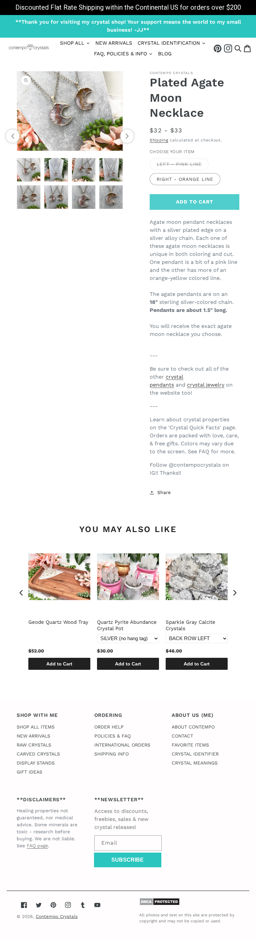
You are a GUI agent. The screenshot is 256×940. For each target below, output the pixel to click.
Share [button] (164, 492)
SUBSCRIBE (127, 860)
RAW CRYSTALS (34, 745)
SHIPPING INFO (111, 754)
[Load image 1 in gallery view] (29, 170)
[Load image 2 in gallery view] (56, 170)
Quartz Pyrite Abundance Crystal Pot (127, 625)
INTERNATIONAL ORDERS (122, 745)
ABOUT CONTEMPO (193, 727)
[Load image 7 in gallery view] (84, 197)
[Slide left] (12, 136)
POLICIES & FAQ (112, 736)
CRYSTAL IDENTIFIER (195, 754)
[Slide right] (127, 136)
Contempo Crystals (57, 916)
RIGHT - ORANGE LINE (185, 179)
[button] (238, 48)
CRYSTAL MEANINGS (195, 763)
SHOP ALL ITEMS (36, 727)
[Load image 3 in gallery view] (84, 170)
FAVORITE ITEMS (190, 745)
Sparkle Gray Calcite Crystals (190, 625)
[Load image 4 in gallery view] (111, 170)
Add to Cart (59, 663)
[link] (128, 7)
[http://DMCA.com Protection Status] (159, 904)
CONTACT (182, 736)
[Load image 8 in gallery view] (111, 197)
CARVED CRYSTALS (38, 754)
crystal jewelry (205, 385)
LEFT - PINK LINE (183, 165)
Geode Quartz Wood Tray (58, 622)
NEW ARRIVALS (33, 736)
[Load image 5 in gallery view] (29, 197)
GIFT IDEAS (29, 772)
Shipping (159, 140)
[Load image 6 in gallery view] (56, 197)
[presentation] (21, 592)
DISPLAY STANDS (36, 763)
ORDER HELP (109, 727)
